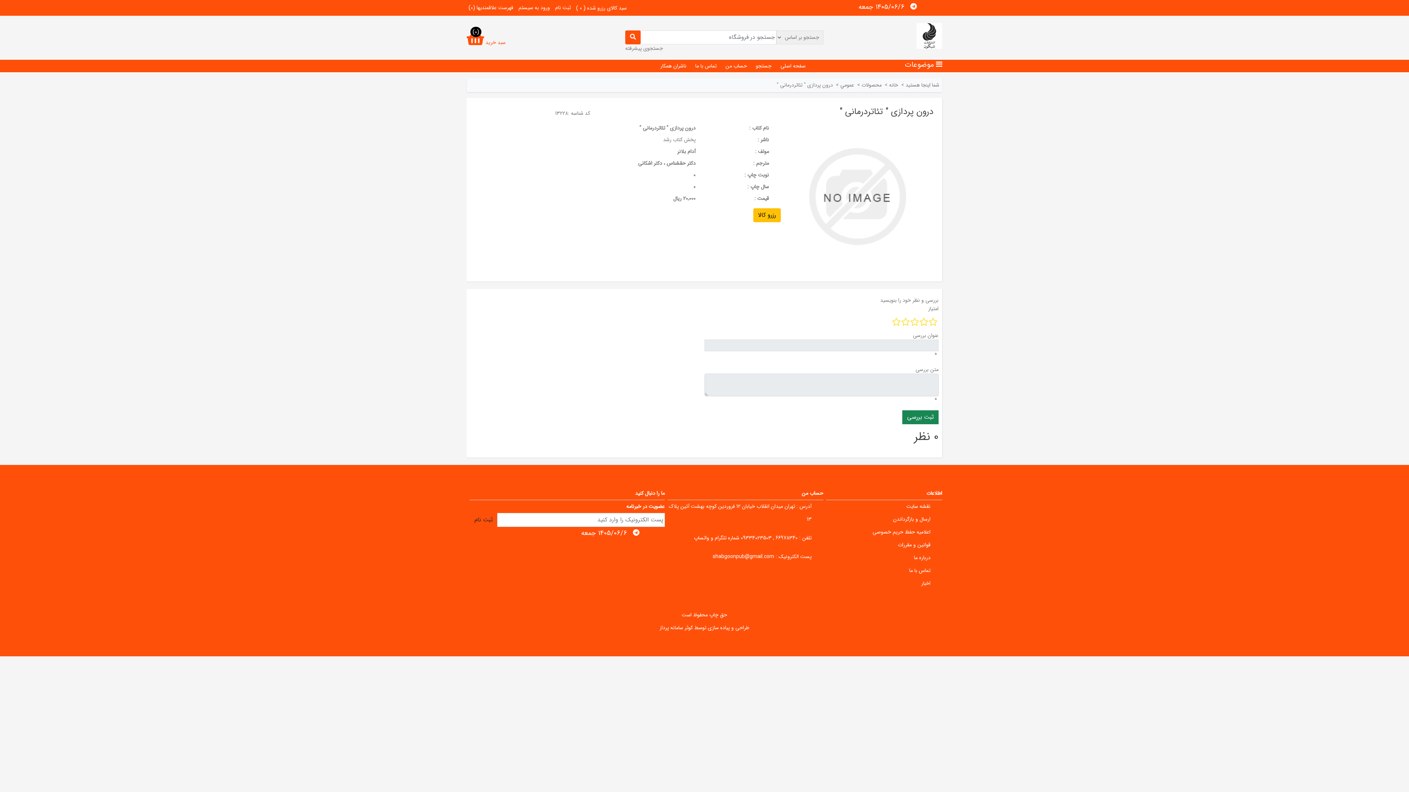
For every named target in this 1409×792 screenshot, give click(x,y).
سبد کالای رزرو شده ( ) (601, 8)
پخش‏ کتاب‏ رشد (679, 140)
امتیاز (933, 309)
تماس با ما (706, 66)
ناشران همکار (673, 66)
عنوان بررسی (926, 335)
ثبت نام (563, 8)
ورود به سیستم (534, 8)
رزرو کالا (767, 215)
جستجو (764, 66)
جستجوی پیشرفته (644, 48)
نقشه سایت (918, 506)
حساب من (736, 66)
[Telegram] (913, 6)
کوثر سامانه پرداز (676, 628)
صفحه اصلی (793, 66)
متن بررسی (927, 370)
